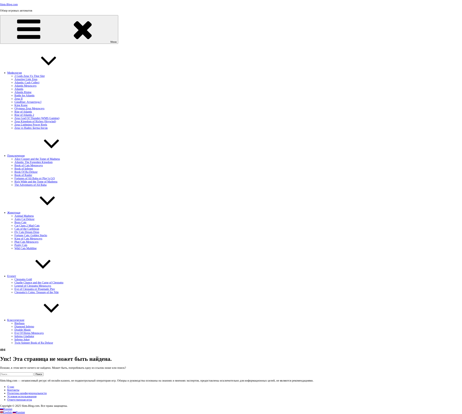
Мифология (14, 72)
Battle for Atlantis (24, 95)
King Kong (20, 105)
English (8, 412)
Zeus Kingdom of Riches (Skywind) (35, 121)
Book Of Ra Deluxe (26, 171)
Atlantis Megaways (25, 85)
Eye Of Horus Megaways (29, 333)
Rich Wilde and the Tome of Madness (35, 181)
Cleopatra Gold (23, 279)
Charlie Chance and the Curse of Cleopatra (38, 282)
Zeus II (18, 98)
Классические (15, 320)
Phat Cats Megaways (26, 241)
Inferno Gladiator (24, 336)
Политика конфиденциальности (27, 393)
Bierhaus (19, 323)
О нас (10, 386)
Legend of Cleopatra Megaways (32, 285)
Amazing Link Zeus (25, 79)
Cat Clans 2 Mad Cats (27, 225)
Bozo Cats (20, 222)
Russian (7, 409)
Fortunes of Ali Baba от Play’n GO (34, 178)
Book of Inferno (23, 168)
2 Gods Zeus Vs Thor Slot (29, 76)
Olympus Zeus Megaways (29, 108)
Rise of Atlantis (23, 111)
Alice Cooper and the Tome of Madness (37, 158)
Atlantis (18, 88)
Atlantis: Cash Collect (26, 82)
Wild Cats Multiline (25, 248)
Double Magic (22, 329)
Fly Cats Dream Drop (26, 232)
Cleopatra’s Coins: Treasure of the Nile (36, 292)
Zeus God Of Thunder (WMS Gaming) (36, 118)
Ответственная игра (19, 399)
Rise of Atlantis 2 (24, 114)
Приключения (16, 155)
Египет (11, 276)
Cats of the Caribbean (26, 228)
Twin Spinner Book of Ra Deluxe (33, 342)
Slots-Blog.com (9, 4)
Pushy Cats (20, 245)
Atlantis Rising (22, 92)
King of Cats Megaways (28, 238)
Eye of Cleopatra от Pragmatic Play (34, 289)
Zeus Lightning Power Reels (30, 124)
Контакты (13, 389)
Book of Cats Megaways (28, 165)
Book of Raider (23, 175)
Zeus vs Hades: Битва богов (31, 127)
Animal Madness (24, 215)
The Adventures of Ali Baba (30, 184)
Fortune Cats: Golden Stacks (30, 235)
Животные (13, 212)
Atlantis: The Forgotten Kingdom (33, 162)
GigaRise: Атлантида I (27, 101)
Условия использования (21, 396)
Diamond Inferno (24, 326)
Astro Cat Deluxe (24, 219)
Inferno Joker (22, 339)
